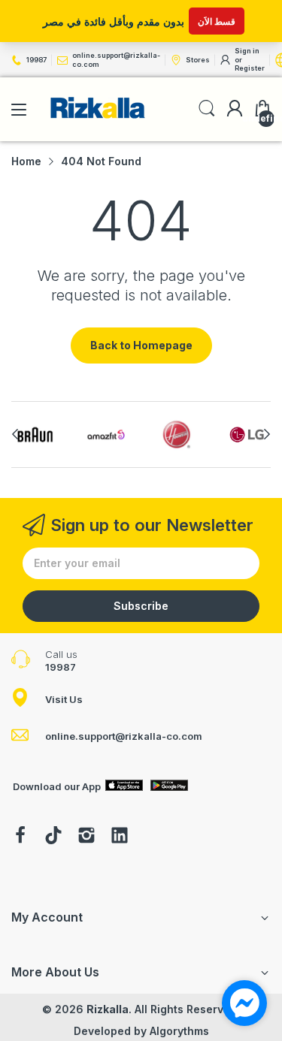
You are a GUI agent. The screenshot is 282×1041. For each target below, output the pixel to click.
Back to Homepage (141, 345)
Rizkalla (107, 1009)
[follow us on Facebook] (20, 836)
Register (250, 68)
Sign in (247, 51)
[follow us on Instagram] (86, 836)
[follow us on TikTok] (53, 836)
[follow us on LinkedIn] (120, 836)
